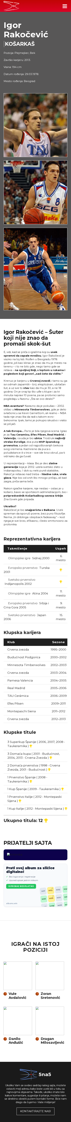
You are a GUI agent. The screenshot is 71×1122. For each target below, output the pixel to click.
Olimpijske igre (28, 558)
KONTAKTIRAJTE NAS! (35, 1111)
